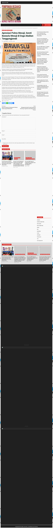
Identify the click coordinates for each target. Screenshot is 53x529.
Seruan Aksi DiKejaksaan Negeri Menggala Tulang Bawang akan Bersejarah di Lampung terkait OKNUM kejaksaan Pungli (42, 61)
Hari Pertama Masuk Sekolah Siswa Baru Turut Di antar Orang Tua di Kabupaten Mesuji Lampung (45, 251)
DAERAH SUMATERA (17, 157)
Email (3, 134)
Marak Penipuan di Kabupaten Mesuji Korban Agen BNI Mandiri (9, 107)
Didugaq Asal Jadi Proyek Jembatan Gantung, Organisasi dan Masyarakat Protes (28, 108)
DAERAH (38, 219)
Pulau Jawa (39, 236)
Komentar (4, 116)
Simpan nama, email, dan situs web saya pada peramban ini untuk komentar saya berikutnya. (19, 143)
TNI (37, 238)
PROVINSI (38, 234)
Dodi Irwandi (5, 41)
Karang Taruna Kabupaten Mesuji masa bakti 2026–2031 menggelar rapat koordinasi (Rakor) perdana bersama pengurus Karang (18, 155)
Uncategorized (40, 240)
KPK (5, 30)
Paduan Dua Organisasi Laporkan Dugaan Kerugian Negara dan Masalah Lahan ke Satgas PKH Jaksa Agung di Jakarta (43, 69)
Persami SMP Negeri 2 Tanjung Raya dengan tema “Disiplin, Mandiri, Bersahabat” (30, 155)
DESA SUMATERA (40, 225)
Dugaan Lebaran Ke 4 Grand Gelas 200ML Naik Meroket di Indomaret (42, 81)
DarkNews (30, 526)
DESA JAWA (39, 223)
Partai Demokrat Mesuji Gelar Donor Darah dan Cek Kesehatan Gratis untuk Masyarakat (7, 155)
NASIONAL (8, 30)
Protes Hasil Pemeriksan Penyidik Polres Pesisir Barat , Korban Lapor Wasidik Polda (43, 76)
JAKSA (3, 30)
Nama (3, 130)
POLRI (11, 30)
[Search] (40, 25)
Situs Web (4, 139)
